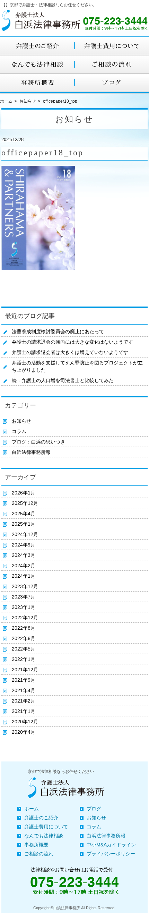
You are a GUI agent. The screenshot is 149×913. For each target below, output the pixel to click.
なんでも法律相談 (43, 835)
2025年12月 (25, 503)
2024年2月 (23, 565)
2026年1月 (23, 493)
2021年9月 (23, 680)
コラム (19, 431)
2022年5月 (23, 649)
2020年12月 (25, 721)
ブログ (94, 808)
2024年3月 (23, 555)
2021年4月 (23, 690)
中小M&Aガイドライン (111, 844)
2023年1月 (23, 607)
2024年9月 (23, 545)
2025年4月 (23, 513)
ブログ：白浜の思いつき (38, 442)
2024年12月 (25, 534)
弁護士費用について (46, 826)
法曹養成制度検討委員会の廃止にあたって (58, 331)
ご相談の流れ (38, 853)
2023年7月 (23, 597)
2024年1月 (23, 576)
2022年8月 (23, 628)
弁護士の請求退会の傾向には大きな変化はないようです (72, 342)
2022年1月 (23, 659)
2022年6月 (23, 638)
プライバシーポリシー (111, 853)
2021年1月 (23, 711)
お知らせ (27, 101)
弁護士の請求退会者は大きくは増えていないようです (70, 352)
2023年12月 (25, 586)
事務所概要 (36, 844)
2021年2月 (23, 701)
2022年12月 (25, 617)
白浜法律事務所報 (31, 452)
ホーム (31, 808)
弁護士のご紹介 (41, 817)
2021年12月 (25, 669)
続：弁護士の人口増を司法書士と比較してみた (63, 380)
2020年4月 (23, 732)
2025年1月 (23, 524)
